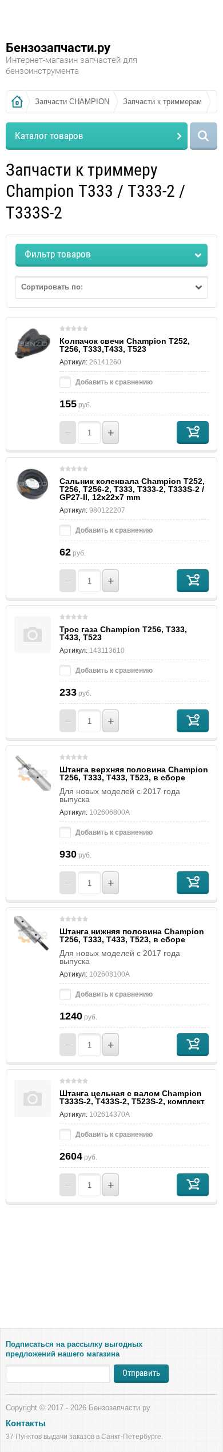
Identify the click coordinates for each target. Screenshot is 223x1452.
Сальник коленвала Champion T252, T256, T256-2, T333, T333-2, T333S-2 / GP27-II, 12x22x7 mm (132, 489)
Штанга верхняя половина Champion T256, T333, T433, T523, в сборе (133, 773)
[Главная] (17, 102)
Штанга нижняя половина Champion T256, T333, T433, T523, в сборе (131, 935)
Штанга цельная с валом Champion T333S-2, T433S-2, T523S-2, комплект (132, 1097)
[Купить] (193, 432)
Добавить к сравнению (113, 382)
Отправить (141, 1373)
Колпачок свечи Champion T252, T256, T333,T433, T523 (124, 345)
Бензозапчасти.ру (58, 48)
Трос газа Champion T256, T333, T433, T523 (123, 633)
